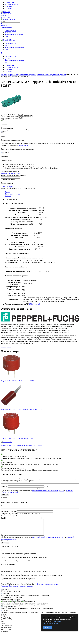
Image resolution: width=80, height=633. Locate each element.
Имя (38, 488)
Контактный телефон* (9, 516)
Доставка (8, 8)
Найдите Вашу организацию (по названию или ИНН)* (20, 514)
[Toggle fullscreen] (5, 497)
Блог (6, 36)
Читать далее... (6, 347)
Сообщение (5, 535)
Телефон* (4, 486)
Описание (8, 192)
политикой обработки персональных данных (48, 491)
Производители (10, 31)
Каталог (8, 32)
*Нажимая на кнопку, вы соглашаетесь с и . (38, 491)
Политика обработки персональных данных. (17, 586)
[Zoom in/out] (7, 497)
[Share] (3, 497)
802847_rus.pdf (34, 304)
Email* (3, 518)
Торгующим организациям (14, 34)
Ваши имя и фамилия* (9, 511)
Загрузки (8, 196)
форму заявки (23, 145)
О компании (9, 2)
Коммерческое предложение (11, 173)
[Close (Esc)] (1, 497)
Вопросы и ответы (11, 4)
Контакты (8, 6)
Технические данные (12, 194)
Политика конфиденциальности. (48, 584)
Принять (47, 627)
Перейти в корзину (7, 186)
